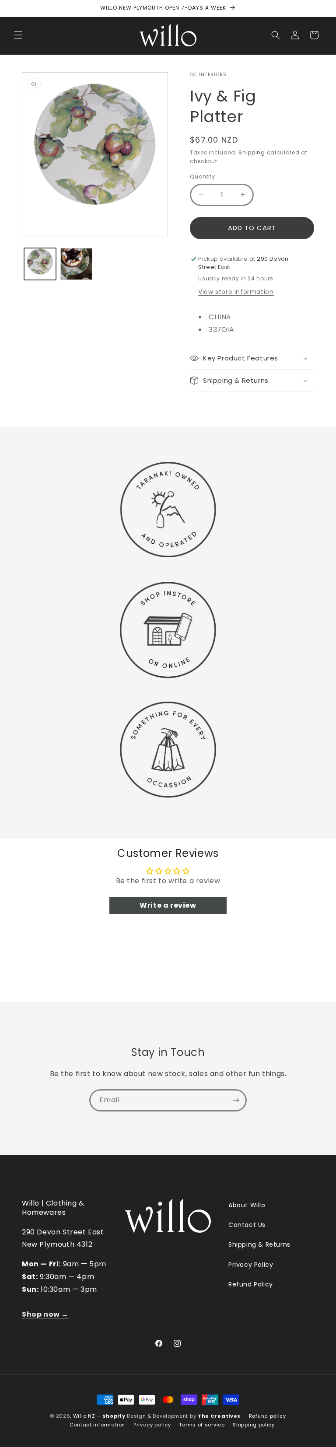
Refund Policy (250, 1284)
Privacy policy (152, 1424)
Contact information (97, 1424)
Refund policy (267, 1415)
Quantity (202, 176)
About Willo (247, 1205)
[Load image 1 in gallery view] (40, 264)
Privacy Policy (250, 1264)
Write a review (168, 905)
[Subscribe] (235, 1100)
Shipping (251, 152)
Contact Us (247, 1224)
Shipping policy (254, 1424)
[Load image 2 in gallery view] (76, 264)
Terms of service (201, 1424)
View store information (235, 291)
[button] (18, 35)
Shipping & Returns (259, 1244)
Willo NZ (84, 1415)
